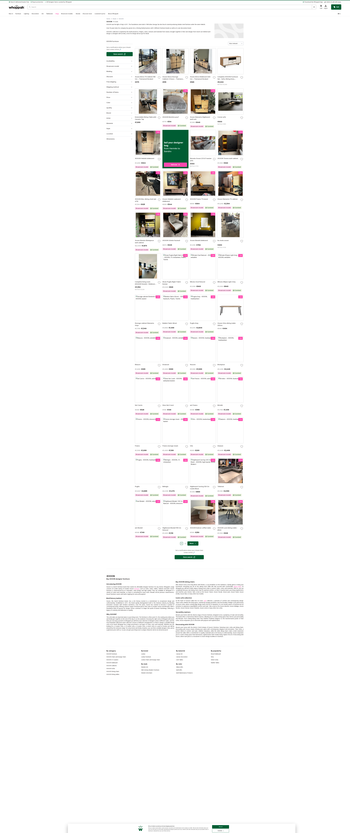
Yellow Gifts (179, 667)
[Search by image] (314, 7)
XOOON (121, 19)
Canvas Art (179, 654)
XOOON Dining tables (112, 674)
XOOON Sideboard (111, 663)
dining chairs (237, 586)
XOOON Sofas (110, 668)
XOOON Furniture (111, 654)
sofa (205, 601)
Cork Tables (179, 660)
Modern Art (144, 667)
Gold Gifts (179, 670)
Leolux (143, 654)
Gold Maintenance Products (184, 673)
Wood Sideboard (216, 654)
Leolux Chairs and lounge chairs (150, 660)
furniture (136, 589)
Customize (220, 830)
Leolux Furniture (146, 657)
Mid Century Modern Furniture (150, 670)
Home (108, 19)
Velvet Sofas (214, 660)
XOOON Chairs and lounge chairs (116, 657)
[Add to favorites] (159, 77)
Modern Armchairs (146, 673)
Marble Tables (215, 663)
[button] (207, 2)
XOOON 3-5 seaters (112, 660)
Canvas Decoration (181, 657)
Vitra (212, 657)
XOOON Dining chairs (112, 671)
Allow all (220, 826)
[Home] (16, 7)
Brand (114, 19)
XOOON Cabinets (111, 665)
